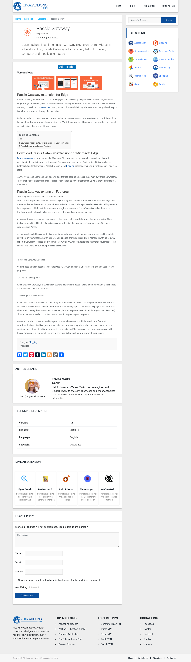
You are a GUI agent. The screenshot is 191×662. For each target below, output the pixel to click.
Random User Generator (49, 489)
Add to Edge (25, 503)
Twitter (147, 629)
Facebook (149, 624)
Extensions (149, 6)
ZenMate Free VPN (111, 624)
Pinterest (148, 634)
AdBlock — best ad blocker (72, 629)
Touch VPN (107, 644)
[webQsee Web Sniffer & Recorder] (109, 478)
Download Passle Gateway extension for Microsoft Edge (45, 143)
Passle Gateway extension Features (36, 146)
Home (119, 6)
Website (19, 571)
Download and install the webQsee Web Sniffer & (109, 497)
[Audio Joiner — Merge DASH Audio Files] (67, 478)
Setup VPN (106, 634)
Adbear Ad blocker (68, 624)
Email (19, 562)
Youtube (148, 644)
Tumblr (147, 639)
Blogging (42, 19)
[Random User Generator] (46, 478)
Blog (132, 6)
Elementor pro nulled (90, 489)
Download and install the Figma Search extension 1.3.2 (25, 497)
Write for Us (143, 658)
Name (19, 553)
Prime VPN (106, 629)
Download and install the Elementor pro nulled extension (88, 497)
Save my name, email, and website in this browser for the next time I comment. (59, 580)
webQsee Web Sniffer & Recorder (116, 489)
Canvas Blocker (66, 644)
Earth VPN (106, 639)
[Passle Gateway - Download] (67, 66)
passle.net (45, 107)
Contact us (168, 6)
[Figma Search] (25, 478)
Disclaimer (157, 658)
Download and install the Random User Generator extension (46, 497)
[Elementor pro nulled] (88, 478)
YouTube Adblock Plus (70, 639)
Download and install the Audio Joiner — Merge (67, 497)
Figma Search (25, 489)
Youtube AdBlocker (68, 634)
